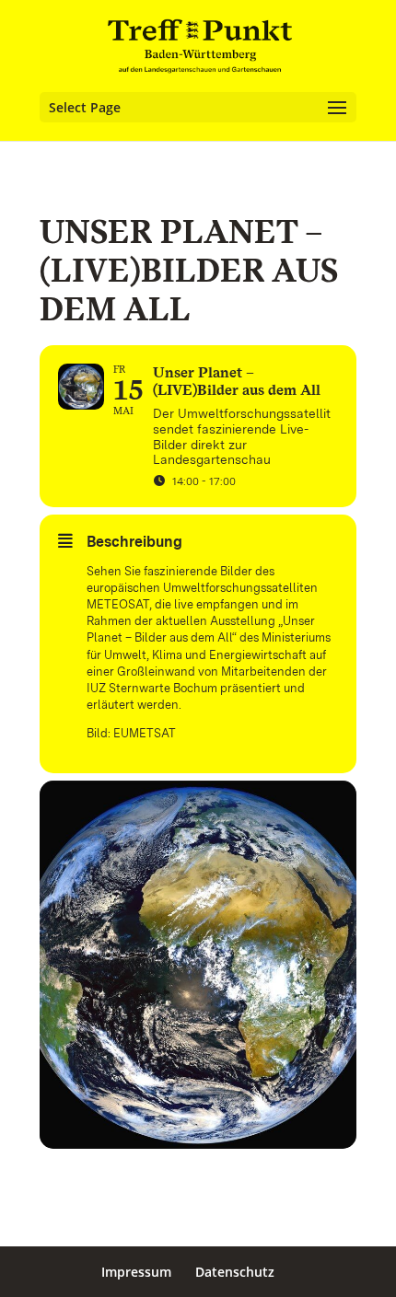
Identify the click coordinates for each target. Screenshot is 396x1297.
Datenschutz (234, 1271)
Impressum (136, 1271)
